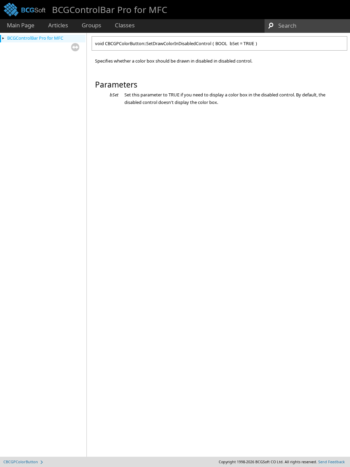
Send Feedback (331, 461)
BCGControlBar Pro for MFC (35, 38)
